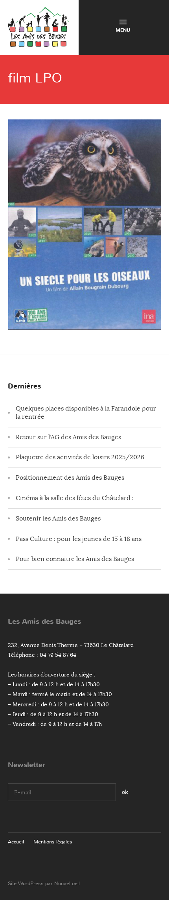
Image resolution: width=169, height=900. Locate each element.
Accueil (16, 841)
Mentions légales (52, 841)
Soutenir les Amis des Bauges (58, 518)
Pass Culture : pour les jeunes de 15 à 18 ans (78, 539)
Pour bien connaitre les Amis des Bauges (75, 559)
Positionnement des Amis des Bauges (70, 478)
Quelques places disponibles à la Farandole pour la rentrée (86, 413)
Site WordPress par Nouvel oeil (44, 883)
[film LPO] (84, 324)
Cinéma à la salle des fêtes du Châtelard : (75, 498)
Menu (123, 30)
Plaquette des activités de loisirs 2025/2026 (80, 457)
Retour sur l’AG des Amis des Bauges (68, 437)
